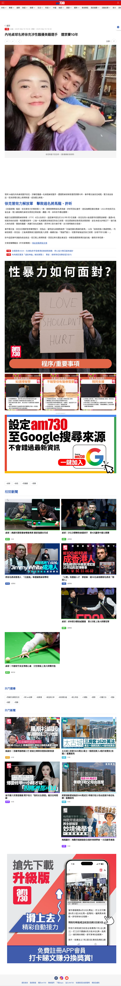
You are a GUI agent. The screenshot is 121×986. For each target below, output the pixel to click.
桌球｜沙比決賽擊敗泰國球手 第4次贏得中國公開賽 (85, 533)
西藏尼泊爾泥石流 (13, 697)
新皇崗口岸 (50, 697)
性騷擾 (25, 483)
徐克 (16, 483)
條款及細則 (95, 983)
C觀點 (85, 697)
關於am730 (42, 983)
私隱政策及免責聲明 (83, 983)
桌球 (8, 483)
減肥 (8, 702)
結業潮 (39, 697)
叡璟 (93, 697)
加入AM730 (69, 983)
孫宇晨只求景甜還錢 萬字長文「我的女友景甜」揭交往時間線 (31, 796)
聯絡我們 (51, 983)
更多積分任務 (72, 971)
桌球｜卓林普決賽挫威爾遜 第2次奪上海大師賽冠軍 (85, 621)
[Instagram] (61, 978)
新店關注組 (63, 697)
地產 (63, 757)
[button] (3, 3)
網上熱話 (75, 697)
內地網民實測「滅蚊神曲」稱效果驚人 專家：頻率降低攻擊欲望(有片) (42, 254)
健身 (112, 697)
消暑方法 (103, 697)
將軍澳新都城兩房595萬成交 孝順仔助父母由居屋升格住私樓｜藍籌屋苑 (88, 796)
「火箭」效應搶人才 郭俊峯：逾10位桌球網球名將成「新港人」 (88, 578)
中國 (6, 29)
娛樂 (7, 802)
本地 (7, 583)
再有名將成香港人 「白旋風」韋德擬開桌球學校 (27, 577)
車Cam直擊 (28, 697)
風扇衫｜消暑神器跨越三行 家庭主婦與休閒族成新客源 (29, 751)
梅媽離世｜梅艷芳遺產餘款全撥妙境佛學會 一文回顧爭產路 (88, 840)
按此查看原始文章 (39, 243)
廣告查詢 (25, 983)
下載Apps (59, 983)
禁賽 (34, 483)
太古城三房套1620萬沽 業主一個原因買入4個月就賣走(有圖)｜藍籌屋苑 (88, 752)
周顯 (16, 702)
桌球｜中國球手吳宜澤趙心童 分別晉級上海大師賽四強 (30, 666)
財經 (7, 757)
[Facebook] (56, 978)
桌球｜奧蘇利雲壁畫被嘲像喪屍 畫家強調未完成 (26, 533)
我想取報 (33, 983)
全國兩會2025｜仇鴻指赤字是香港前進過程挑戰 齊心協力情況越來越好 (42, 251)
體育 (7, 539)
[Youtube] (67, 978)
